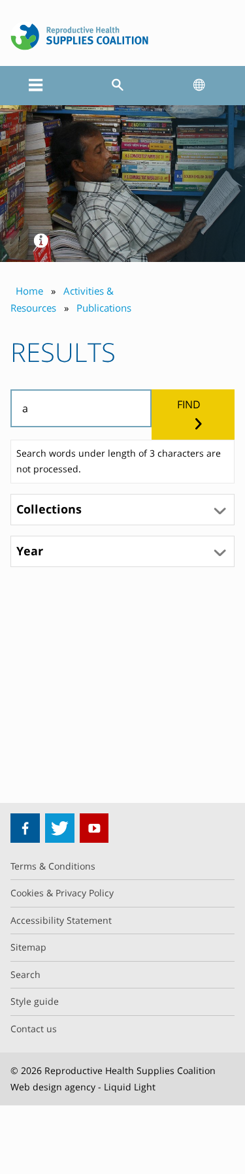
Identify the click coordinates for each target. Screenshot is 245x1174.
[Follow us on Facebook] (25, 828)
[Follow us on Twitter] (59, 828)
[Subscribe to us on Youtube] (94, 828)
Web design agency (52, 1087)
